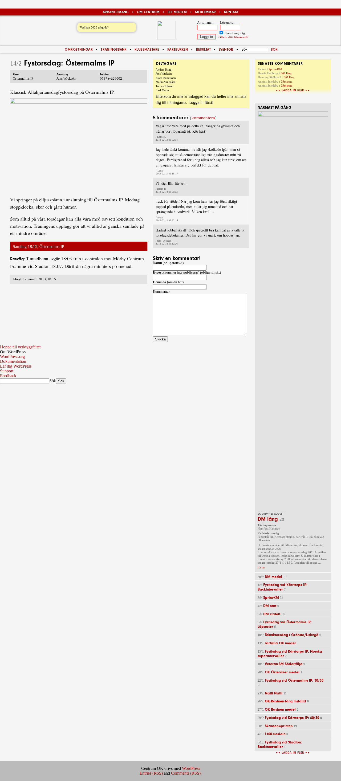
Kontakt (231, 12)
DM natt (269, 606)
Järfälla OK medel (280, 643)
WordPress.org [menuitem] (12, 356)
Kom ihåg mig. (235, 33)
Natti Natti (273, 693)
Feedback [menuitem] (8, 375)
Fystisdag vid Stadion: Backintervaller (280, 744)
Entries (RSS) (151, 773)
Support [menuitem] (6, 371)
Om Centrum (148, 12)
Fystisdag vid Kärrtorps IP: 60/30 (292, 717)
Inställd (285, 701)
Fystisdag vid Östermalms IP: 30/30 (294, 680)
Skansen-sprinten (279, 726)
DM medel (273, 577)
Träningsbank (114, 49)
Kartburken (177, 49)
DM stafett (271, 614)
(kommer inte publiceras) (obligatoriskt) (187, 272)
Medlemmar (205, 12)
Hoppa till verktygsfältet (20, 347)
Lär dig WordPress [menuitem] (15, 366)
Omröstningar (79, 49)
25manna (286, 81)
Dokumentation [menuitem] (13, 361)
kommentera (203, 117)
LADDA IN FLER (293, 90)
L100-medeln (275, 734)
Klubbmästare (147, 49)
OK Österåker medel (282, 672)
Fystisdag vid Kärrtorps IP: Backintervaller (282, 587)
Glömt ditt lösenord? (233, 37)
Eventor (226, 49)
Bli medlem (177, 12)
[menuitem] (170, 351)
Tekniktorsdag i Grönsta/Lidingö (291, 635)
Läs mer (262, 567)
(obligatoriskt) (168, 263)
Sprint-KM (275, 69)
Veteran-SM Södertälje (283, 664)
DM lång (286, 73)
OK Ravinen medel (280, 709)
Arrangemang (116, 12)
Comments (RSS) (186, 773)
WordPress (191, 768)
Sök (52, 381)
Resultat (203, 49)
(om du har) (168, 282)
